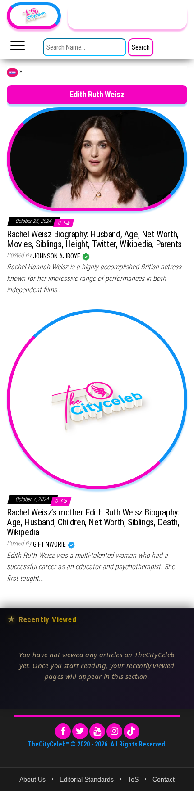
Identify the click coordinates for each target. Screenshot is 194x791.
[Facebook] (63, 731)
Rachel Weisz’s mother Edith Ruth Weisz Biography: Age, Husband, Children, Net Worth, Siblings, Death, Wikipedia (93, 522)
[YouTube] (97, 731)
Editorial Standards (87, 779)
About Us (32, 779)
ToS (133, 779)
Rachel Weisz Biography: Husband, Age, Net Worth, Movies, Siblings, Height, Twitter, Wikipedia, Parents (94, 239)
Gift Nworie (50, 544)
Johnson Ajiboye (57, 256)
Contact (163, 779)
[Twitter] (80, 731)
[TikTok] (131, 731)
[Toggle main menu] (17, 48)
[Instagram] (114, 731)
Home (12, 72)
